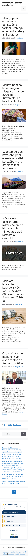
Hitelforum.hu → (14, 530)
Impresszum (5, 552)
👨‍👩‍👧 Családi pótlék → (10, 516)
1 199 (10, 425)
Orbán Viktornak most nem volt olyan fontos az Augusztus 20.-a (12, 358)
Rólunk (5, 554)
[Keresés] (23, 434)
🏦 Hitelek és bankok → (10, 512)
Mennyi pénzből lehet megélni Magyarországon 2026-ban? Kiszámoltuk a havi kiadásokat (13, 93)
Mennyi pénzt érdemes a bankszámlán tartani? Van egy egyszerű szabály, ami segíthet (13, 26)
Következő (17, 425)
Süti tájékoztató (20, 554)
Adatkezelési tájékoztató (18, 552)
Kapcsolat (11, 554)
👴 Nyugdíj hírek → (9, 521)
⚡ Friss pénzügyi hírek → (12, 525)
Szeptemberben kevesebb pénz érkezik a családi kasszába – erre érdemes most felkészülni (13, 160)
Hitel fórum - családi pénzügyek (12, 4)
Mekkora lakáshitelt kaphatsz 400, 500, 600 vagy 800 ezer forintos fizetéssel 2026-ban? (13, 290)
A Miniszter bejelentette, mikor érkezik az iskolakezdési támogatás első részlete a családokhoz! (12, 228)
